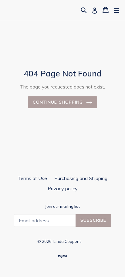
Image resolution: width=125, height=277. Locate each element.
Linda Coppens (67, 241)
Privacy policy (63, 188)
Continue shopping (58, 102)
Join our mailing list (62, 206)
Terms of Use (32, 178)
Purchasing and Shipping (80, 178)
